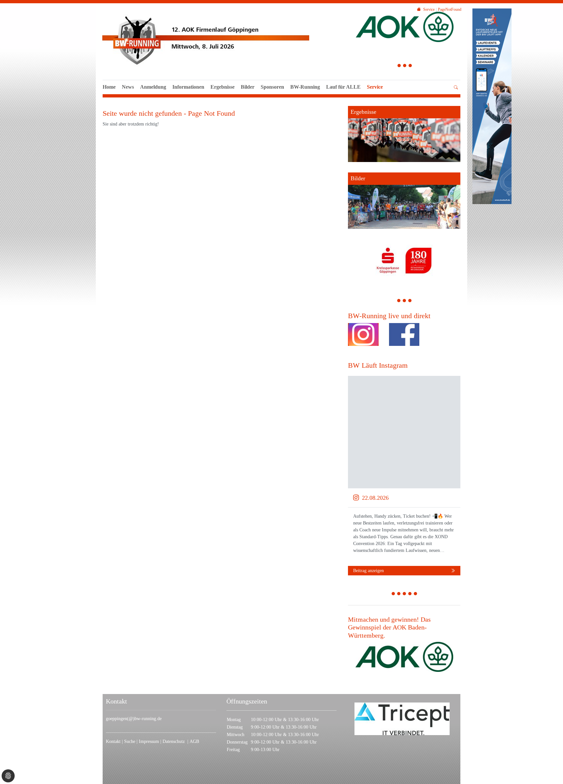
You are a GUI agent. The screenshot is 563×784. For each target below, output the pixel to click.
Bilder (247, 87)
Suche (130, 741)
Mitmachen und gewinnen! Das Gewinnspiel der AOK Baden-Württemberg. (389, 627)
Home (109, 87)
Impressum (149, 741)
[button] (188, 94)
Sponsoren (272, 87)
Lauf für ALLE (343, 87)
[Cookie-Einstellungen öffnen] (8, 775)
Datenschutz (175, 741)
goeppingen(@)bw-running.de (134, 718)
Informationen (188, 87)
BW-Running (305, 87)
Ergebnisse (222, 87)
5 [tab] (415, 594)
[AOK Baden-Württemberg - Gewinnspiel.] (404, 657)
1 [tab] (399, 66)
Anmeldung (153, 87)
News (128, 87)
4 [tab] (410, 594)
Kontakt (113, 741)
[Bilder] (404, 200)
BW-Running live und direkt (389, 316)
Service (375, 87)
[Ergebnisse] (404, 134)
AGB (194, 741)
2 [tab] (405, 66)
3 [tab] (410, 66)
